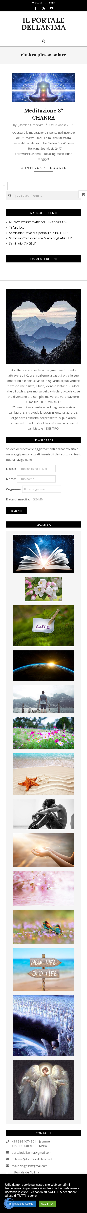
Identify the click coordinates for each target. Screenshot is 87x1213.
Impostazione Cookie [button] (20, 1203)
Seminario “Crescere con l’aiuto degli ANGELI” (40, 238)
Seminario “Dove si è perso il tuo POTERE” (38, 233)
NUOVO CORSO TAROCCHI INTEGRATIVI (38, 222)
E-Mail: (11, 469)
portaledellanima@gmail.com (31, 1152)
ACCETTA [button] (47, 1203)
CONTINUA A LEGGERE (44, 168)
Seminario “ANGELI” (22, 243)
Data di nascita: (18, 499)
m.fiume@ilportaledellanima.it (32, 1159)
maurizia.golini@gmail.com (30, 1166)
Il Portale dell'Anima (25, 1172)
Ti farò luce (16, 227)
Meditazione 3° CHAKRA (43, 114)
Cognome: (13, 489)
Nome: (11, 479)
